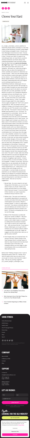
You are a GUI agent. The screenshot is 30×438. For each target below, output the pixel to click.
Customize (15, 428)
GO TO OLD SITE (15, 417)
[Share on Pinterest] (6, 8)
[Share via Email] (9, 8)
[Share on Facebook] (3, 8)
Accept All (15, 434)
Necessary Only (15, 431)
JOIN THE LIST (15, 402)
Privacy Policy (21, 425)
